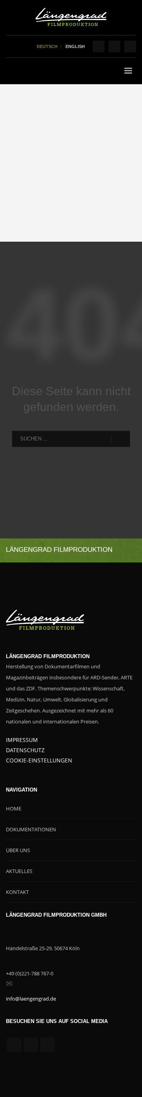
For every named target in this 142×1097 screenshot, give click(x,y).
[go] (120, 439)
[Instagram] (114, 46)
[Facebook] (99, 46)
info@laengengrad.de (31, 998)
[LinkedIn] (130, 46)
